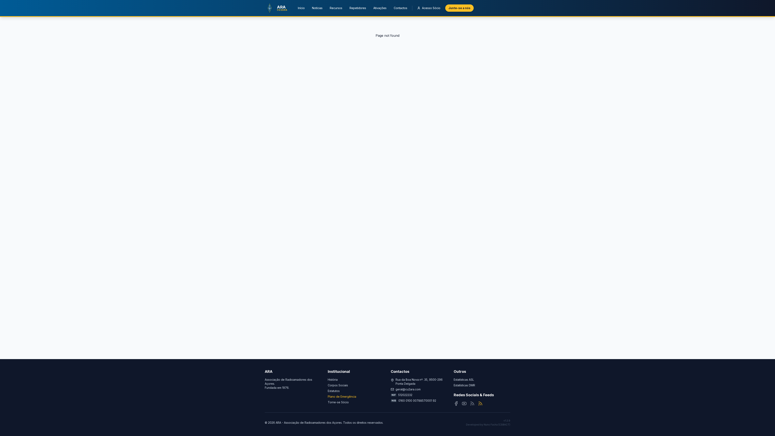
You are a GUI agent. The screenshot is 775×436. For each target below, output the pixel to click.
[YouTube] (464, 403)
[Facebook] (456, 403)
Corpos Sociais (338, 385)
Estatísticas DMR (464, 385)
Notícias (317, 8)
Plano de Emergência (342, 396)
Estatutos (334, 391)
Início (301, 8)
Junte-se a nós (459, 8)
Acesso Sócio (431, 8)
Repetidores (358, 8)
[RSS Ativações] (480, 403)
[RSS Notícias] (472, 403)
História (333, 379)
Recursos (336, 8)
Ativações (379, 8)
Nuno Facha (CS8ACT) (497, 424)
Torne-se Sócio (338, 402)
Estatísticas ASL (464, 379)
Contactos (400, 8)
